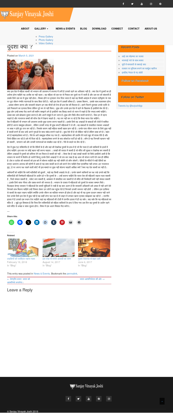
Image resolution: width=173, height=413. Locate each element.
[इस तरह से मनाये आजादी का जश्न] (59, 248)
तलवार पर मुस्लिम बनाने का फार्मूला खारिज (139, 68)
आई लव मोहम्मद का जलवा (132, 56)
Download (99, 28)
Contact (134, 28)
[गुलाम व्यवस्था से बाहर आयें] (94, 248)
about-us (151, 28)
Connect (117, 28)
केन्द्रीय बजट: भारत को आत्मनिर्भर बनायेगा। (18, 280)
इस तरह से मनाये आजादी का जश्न (57, 258)
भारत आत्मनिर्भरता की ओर (92, 279)
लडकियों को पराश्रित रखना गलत (21, 258)
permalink (72, 273)
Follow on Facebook (135, 80)
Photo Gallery (46, 40)
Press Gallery (46, 36)
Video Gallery (46, 43)
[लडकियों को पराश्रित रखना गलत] (23, 248)
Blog (83, 28)
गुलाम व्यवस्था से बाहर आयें (89, 258)
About (25, 28)
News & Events (65, 28)
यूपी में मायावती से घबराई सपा (134, 64)
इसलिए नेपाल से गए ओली (132, 72)
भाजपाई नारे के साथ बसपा (132, 60)
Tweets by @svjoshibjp (130, 105)
